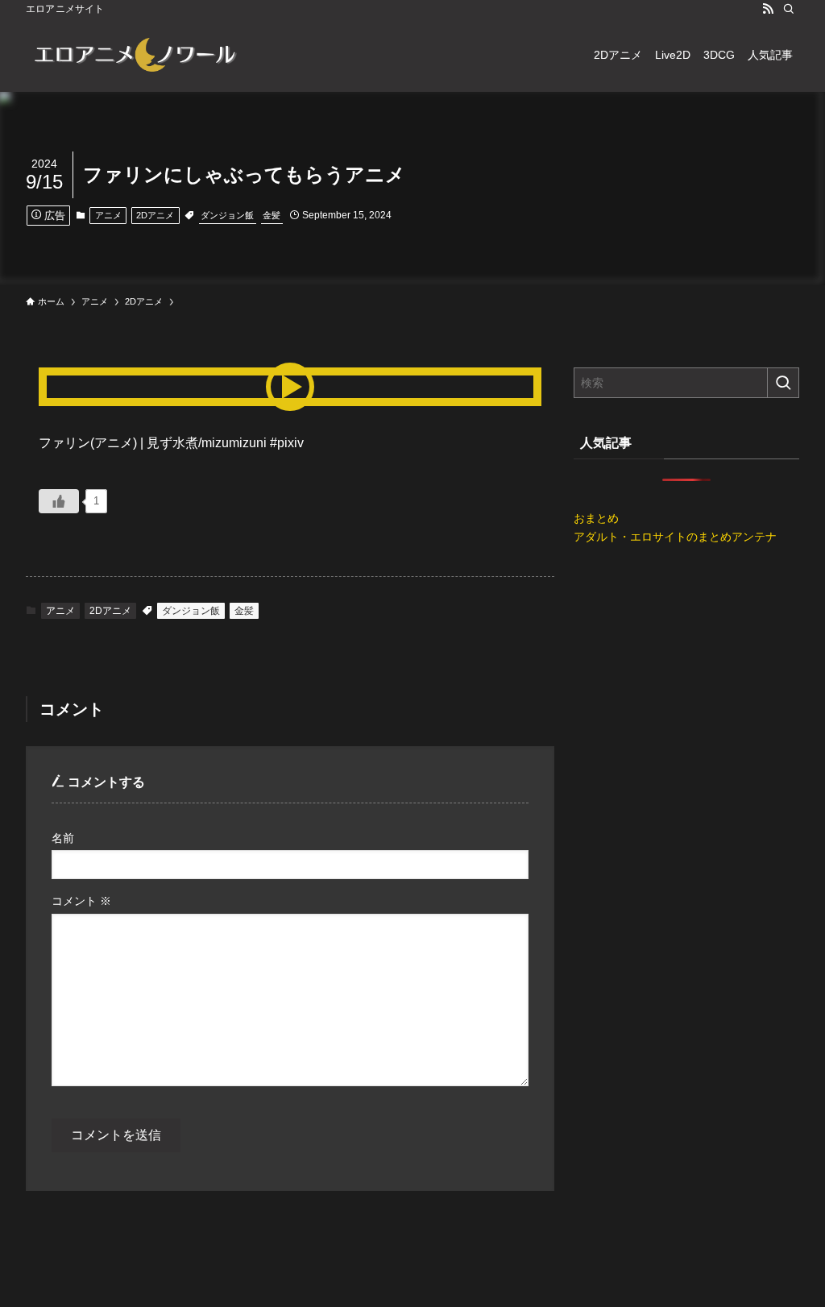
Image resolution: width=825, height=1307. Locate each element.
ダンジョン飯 (227, 215)
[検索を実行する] (783, 382)
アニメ (108, 215)
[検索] (788, 9)
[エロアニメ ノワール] (134, 55)
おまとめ (596, 518)
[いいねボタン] (59, 501)
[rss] (767, 9)
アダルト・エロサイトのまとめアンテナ (675, 536)
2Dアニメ (155, 215)
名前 (63, 838)
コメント (81, 900)
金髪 (271, 215)
